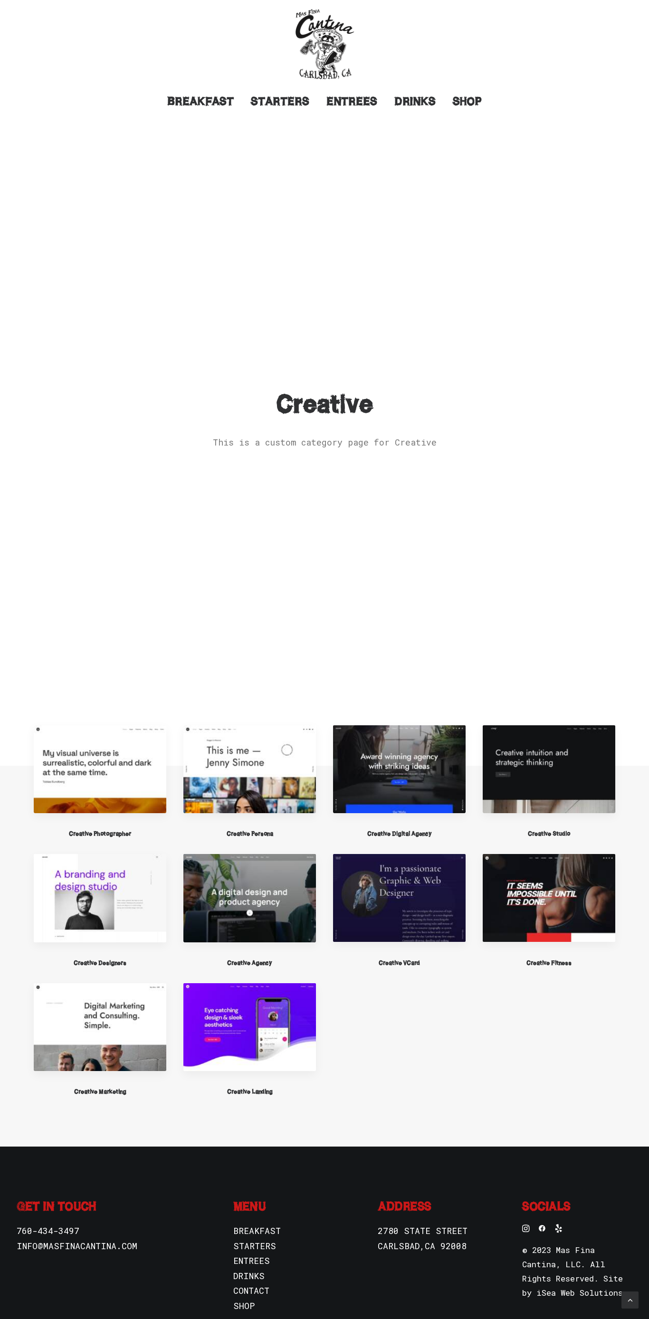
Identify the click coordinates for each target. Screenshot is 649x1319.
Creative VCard (399, 962)
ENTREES (251, 1260)
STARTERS (254, 1246)
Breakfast (200, 101)
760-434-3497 (48, 1230)
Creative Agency (249, 962)
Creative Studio (549, 833)
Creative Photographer (100, 833)
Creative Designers (100, 962)
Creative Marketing (100, 1091)
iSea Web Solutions (579, 1292)
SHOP (244, 1305)
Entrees (351, 101)
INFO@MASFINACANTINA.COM (77, 1246)
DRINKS (249, 1275)
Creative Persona (250, 833)
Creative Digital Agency (399, 833)
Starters (280, 101)
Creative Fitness (549, 962)
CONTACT (251, 1290)
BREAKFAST (257, 1230)
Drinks (415, 101)
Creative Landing (250, 1091)
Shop (467, 101)
